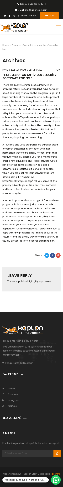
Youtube (12, 406)
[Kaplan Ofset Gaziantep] (14, 27)
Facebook (13, 394)
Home (5, 45)
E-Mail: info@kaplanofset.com (32, 10)
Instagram (13, 400)
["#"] (5, 16)
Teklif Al (50, 15)
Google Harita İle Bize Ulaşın (19, 363)
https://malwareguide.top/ (17, 181)
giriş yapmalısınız (43, 281)
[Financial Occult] (22, 330)
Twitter (11, 388)
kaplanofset (25, 69)
